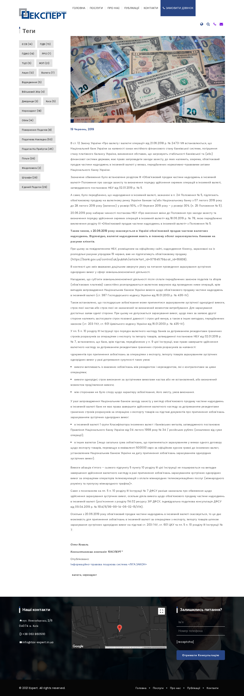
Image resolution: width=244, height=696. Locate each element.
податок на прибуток (37, 149)
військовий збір (33, 91)
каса (51, 101)
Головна (78, 8)
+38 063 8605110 (33, 634)
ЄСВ (27, 44)
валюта (48, 72)
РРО (46, 53)
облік (27, 120)
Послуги (96, 8)
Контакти (151, 8)
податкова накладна (37, 139)
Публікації (131, 8)
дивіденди (30, 101)
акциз (28, 72)
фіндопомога (31, 168)
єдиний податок (34, 187)
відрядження (32, 82)
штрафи (30, 177)
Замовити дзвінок (179, 8)
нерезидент (32, 110)
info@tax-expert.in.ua (38, 642)
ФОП (44, 63)
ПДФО (28, 53)
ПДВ (45, 44)
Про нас (114, 8)
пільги (28, 158)
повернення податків (37, 130)
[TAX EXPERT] (42, 13)
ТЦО (26, 63)
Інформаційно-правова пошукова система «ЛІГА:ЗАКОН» (109, 564)
